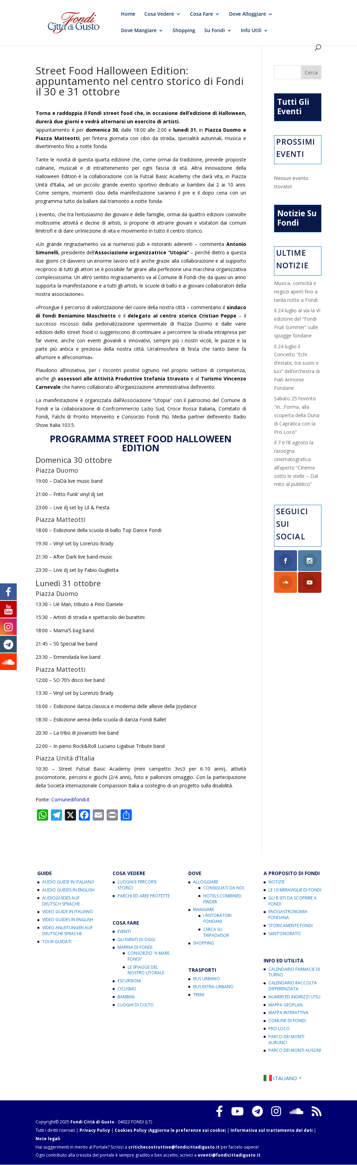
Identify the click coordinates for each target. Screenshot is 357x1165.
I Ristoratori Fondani (217, 918)
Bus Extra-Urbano (213, 987)
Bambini (126, 997)
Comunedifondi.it (70, 799)
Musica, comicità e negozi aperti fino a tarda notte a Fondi (296, 291)
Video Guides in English (67, 920)
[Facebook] (219, 1111)
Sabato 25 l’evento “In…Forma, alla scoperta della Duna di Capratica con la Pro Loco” (296, 415)
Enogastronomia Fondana (287, 914)
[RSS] (316, 1111)
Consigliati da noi (223, 888)
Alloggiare (205, 882)
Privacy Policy (94, 1130)
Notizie (276, 882)
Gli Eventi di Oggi (136, 939)
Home (128, 14)
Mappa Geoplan (285, 1005)
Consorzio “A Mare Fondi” (148, 956)
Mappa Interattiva (288, 1012)
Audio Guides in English (68, 890)
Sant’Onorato (284, 934)
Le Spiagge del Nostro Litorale (146, 970)
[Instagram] (276, 1111)
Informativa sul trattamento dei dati (271, 1130)
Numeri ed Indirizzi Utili (294, 997)
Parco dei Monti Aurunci (286, 1040)
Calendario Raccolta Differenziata (292, 986)
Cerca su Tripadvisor (216, 932)
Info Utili (251, 31)
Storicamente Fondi (290, 926)
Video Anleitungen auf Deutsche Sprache (67, 931)
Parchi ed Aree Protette (143, 896)
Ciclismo (126, 989)
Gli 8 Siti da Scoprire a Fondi (292, 901)
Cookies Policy (131, 1130)
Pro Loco (279, 1029)
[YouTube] (237, 1111)
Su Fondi (214, 31)
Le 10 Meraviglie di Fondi (294, 890)
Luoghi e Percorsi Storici (137, 885)
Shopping (184, 31)
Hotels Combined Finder (222, 899)
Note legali (48, 1139)
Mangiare (203, 909)
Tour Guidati (56, 942)
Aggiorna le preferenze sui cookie (187, 1130)
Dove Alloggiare (247, 14)
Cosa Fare (201, 14)
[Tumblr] (257, 1111)
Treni (198, 995)
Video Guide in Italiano (67, 912)
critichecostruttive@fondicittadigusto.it (174, 1147)
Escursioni (129, 981)
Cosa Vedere (159, 14)
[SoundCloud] (296, 1111)
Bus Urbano (206, 979)
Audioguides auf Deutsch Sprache (61, 901)
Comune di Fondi (287, 1021)
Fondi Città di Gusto (92, 1122)
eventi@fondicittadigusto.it (229, 1155)
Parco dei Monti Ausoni (294, 1050)
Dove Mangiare (139, 31)
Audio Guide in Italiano (68, 882)
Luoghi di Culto (135, 1005)
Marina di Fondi (134, 947)
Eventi (124, 931)
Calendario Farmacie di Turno (294, 972)
